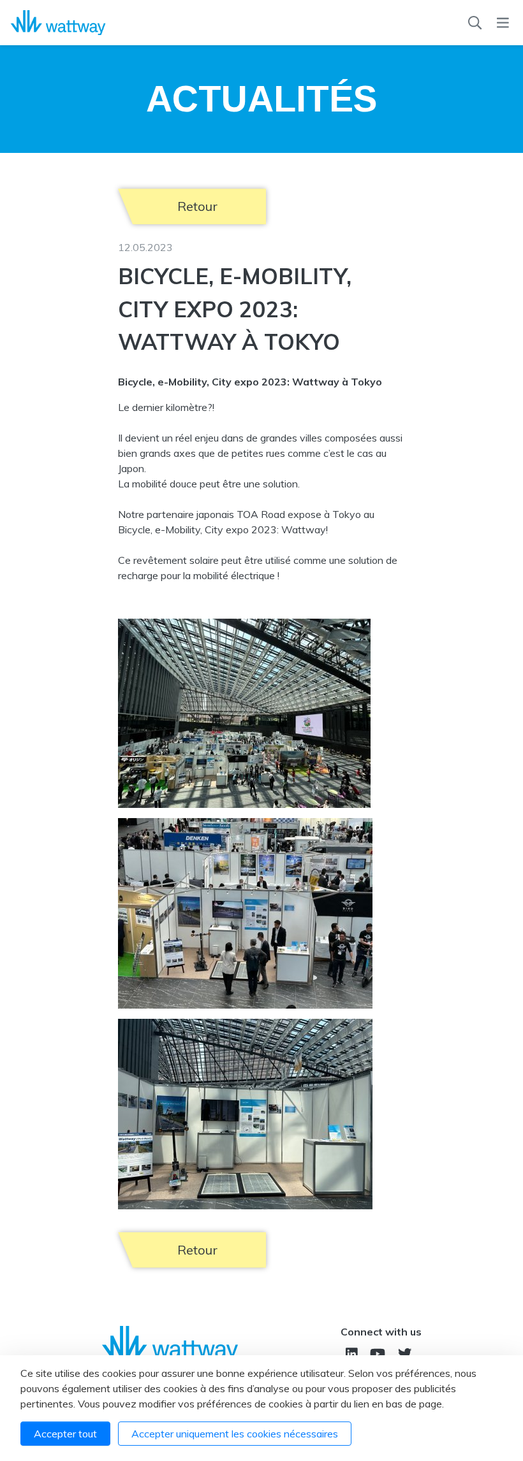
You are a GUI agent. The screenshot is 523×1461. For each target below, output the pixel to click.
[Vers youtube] (377, 1353)
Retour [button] (197, 206)
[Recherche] (474, 22)
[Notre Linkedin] (352, 1353)
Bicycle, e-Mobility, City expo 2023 (197, 529)
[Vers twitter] (404, 1353)
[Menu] (503, 22)
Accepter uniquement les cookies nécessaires (234, 1433)
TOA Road (261, 514)
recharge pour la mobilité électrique (196, 575)
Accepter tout (65, 1433)
